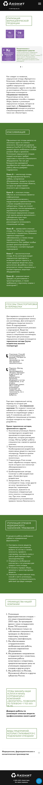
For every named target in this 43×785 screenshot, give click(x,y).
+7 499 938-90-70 (14, 8)
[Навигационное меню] (39, 4)
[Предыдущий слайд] (1, 55)
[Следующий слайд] (41, 55)
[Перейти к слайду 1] (20, 66)
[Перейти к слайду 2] (22, 66)
